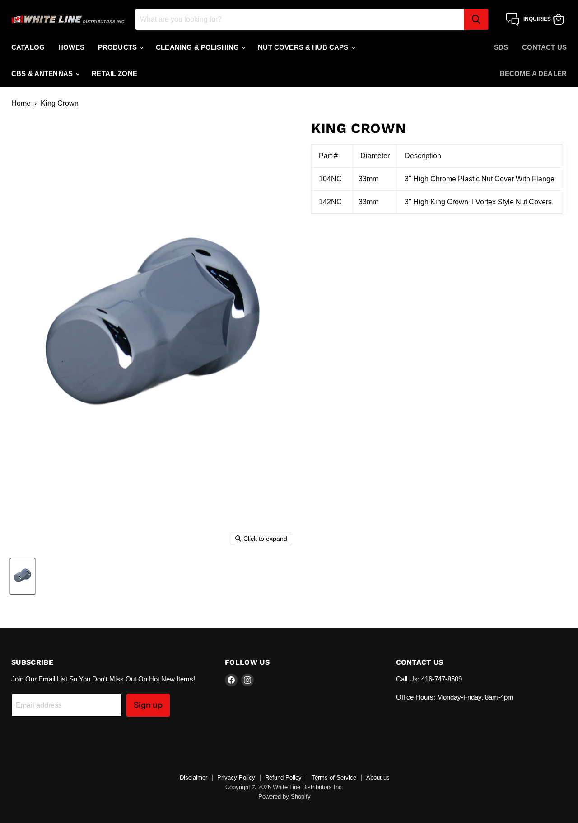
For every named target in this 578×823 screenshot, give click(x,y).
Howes (71, 47)
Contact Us (544, 47)
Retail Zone (114, 73)
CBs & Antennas (43, 73)
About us (378, 777)
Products (118, 47)
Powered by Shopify (284, 796)
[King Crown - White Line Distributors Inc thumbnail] (22, 576)
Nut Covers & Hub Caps (304, 47)
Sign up (148, 705)
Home (21, 103)
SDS (501, 47)
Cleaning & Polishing (198, 47)
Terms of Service (334, 777)
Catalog (28, 47)
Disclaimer (193, 777)
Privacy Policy (236, 777)
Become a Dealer (533, 73)
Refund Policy (283, 777)
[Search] (476, 19)
